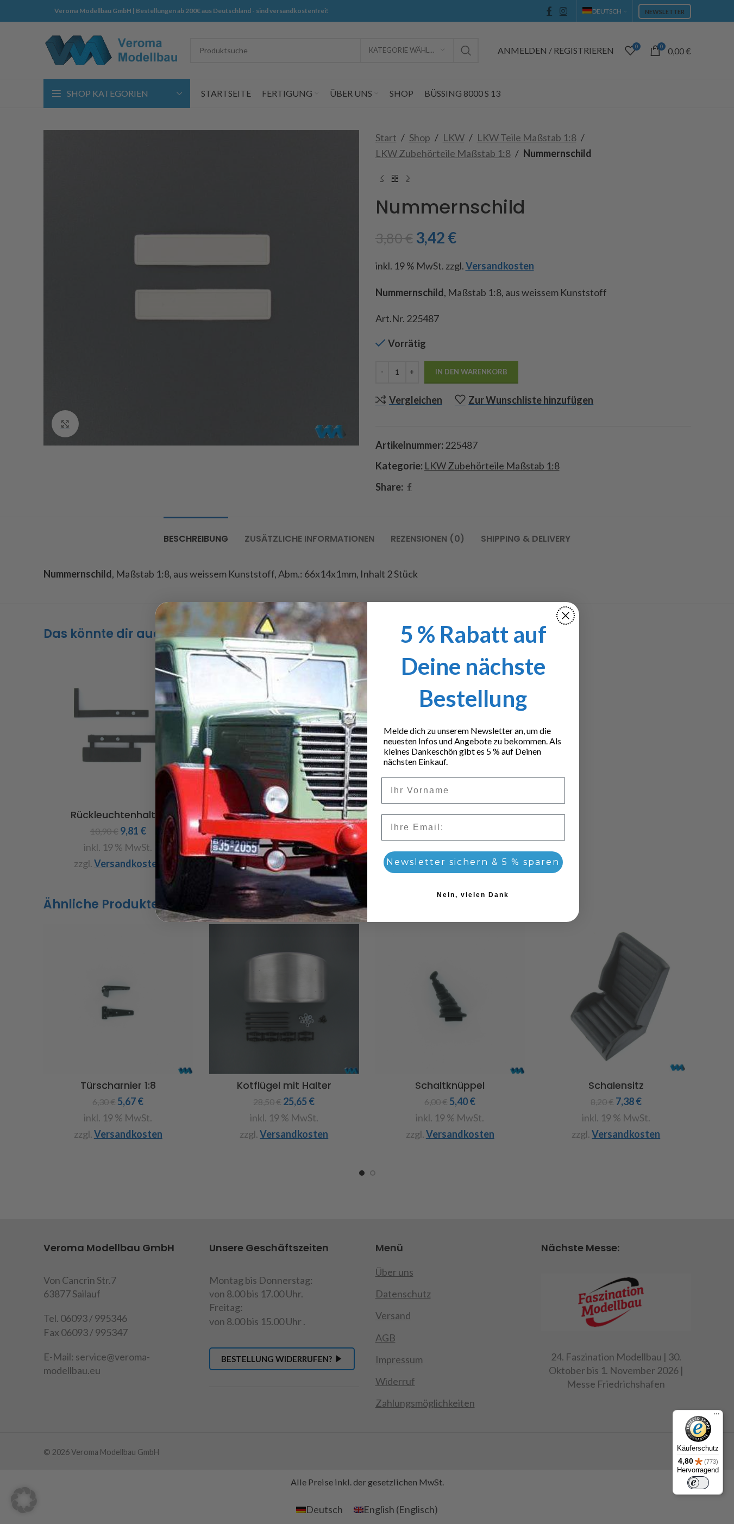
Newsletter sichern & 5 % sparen (473, 862)
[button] (24, 1500)
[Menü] (716, 1416)
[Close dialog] (565, 615)
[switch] (698, 1482)
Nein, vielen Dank (473, 895)
